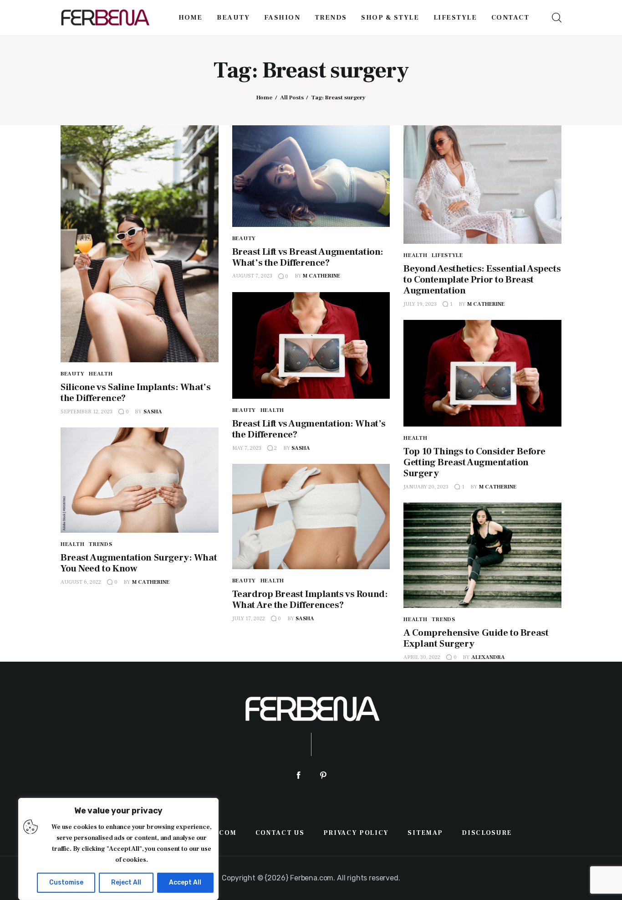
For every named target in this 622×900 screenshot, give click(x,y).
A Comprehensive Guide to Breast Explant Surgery (475, 638)
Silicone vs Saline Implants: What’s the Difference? (135, 392)
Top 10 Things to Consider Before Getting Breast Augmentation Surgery (474, 462)
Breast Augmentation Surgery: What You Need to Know (139, 563)
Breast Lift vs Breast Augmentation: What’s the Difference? (307, 257)
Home (264, 97)
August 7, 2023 (252, 276)
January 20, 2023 (426, 486)
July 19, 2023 (420, 304)
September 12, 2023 (86, 411)
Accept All (185, 882)
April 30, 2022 (421, 657)
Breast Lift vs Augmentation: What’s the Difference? (309, 429)
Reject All (126, 882)
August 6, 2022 (81, 582)
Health (100, 373)
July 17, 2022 (248, 618)
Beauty (72, 373)
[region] (118, 849)
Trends (100, 544)
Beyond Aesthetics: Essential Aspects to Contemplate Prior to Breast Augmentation (482, 279)
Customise (66, 882)
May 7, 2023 (246, 448)
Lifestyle (447, 255)
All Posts (292, 97)
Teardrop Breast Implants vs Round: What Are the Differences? (310, 599)
